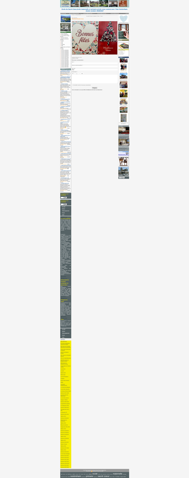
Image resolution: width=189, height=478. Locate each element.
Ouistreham (83, 476)
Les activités (94, 13)
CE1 (62, 42)
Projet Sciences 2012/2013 (64, 421)
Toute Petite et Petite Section (64, 36)
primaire (89, 476)
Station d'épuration (123, 98)
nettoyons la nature (64, 476)
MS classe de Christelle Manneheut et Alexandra (66, 347)
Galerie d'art (63, 372)
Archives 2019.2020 (65, 60)
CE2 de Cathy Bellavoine (66, 358)
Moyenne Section (64, 37)
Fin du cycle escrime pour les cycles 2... (123, 123)
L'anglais (62, 378)
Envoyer (91, 16)
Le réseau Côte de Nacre (66, 391)
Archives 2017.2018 (65, 57)
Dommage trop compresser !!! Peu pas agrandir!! (65, 104)
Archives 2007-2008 (65, 393)
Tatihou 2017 (63, 440)
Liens (63, 214)
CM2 (62, 45)
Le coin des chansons (65, 389)
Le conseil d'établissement (64, 385)
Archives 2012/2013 (65, 51)
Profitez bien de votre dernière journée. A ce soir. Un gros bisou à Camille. (65, 138)
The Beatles (117, 476)
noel (69, 476)
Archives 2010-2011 (65, 414)
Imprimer (94, 16)
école (99, 474)
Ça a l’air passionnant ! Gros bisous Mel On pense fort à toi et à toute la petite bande (65, 167)
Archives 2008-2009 (65, 401)
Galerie (63, 208)
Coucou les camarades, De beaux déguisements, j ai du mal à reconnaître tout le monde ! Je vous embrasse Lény (65, 86)
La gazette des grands (65, 403)
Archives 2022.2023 (65, 63)
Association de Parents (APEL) (65, 47)
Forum (63, 212)
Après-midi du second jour (66, 141)
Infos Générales (64, 33)
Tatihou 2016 (63, 436)
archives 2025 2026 (64, 66)
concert (87, 474)
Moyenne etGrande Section (64, 39)
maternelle (117, 474)
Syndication (95, 471)
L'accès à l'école (122, 50)
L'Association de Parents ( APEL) (66, 367)
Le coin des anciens (65, 397)
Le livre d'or (121, 54)
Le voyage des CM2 (65, 405)
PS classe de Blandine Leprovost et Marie (65, 344)
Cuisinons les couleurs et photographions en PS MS (65, 71)
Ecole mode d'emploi (65, 380)
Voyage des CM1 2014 (65, 426)
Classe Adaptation (64, 34)
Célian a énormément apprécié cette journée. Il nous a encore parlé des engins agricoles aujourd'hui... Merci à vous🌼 (65, 125)
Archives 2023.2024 (65, 64)
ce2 (79, 474)
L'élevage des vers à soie (65, 410)
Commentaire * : (75, 71)
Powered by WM (100, 471)
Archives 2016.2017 (65, 56)
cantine (73, 474)
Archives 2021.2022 (65, 62)
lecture (111, 474)
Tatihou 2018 (63, 446)
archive (64, 474)
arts (66, 474)
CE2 (62, 43)
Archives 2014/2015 (65, 53)
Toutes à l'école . (64, 444)
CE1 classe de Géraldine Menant (66, 356)
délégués (90, 474)
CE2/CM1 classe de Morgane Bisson (65, 361)
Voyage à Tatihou (64, 399)
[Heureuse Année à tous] (94, 21)
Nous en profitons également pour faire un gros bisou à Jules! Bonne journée (65, 179)
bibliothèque (70, 474)
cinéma (82, 474)
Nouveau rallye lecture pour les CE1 (124, 106)
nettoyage (124, 474)
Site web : (73, 68)
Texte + (98, 16)
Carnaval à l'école (64, 83)
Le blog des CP (64, 412)
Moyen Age (124, 63)
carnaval (76, 474)
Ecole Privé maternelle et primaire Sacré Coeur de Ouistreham (94, 470)
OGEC (62, 382)
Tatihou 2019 (63, 449)
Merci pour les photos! (64, 99)
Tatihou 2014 (63, 428)
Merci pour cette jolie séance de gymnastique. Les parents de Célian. (65, 131)
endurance (105, 474)
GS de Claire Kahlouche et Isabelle (65, 350)
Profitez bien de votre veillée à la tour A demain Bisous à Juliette (65, 155)
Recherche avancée (122, 154)
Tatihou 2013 (63, 423)
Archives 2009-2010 (65, 407)
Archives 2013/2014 (65, 52)
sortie (111, 476)
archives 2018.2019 (64, 58)
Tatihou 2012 (63, 416)
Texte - (101, 16)
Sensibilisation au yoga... (65, 119)
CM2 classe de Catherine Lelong (64, 364)
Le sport (62, 370)
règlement (95, 476)
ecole (95, 474)
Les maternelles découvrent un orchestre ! (123, 135)
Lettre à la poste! (124, 113)
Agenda (120, 40)
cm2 (84, 474)
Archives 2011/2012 (65, 50)
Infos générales (64, 341)
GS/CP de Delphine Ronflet (65, 353)
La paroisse (63, 369)
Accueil (67, 13)
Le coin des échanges (65, 453)
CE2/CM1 (63, 44)
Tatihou (113, 476)
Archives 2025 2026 (65, 467)
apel (61, 474)
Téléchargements (122, 13)
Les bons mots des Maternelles (64, 395)
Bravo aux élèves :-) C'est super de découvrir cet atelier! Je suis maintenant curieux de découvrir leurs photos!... (65, 79)
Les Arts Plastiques (64, 376)
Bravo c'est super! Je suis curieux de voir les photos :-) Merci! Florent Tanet (65, 73)
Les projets (108, 13)
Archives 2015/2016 (65, 438)
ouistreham (75, 476)
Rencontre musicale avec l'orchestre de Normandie (123, 147)
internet (108, 474)
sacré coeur (103, 476)
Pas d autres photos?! (64, 108)
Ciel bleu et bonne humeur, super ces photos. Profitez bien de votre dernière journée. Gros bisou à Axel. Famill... (65, 149)
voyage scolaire (123, 476)
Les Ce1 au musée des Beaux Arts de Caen (123, 80)
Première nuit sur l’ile (65, 177)
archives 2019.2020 (64, 59)
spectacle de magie (123, 72)
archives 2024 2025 (64, 65)
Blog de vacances (64, 424)
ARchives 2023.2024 (65, 463)
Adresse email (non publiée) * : (77, 65)
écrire (101, 474)
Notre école (81, 13)
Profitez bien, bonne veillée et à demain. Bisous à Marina (65, 143)
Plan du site (88, 471)
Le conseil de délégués (65, 387)
